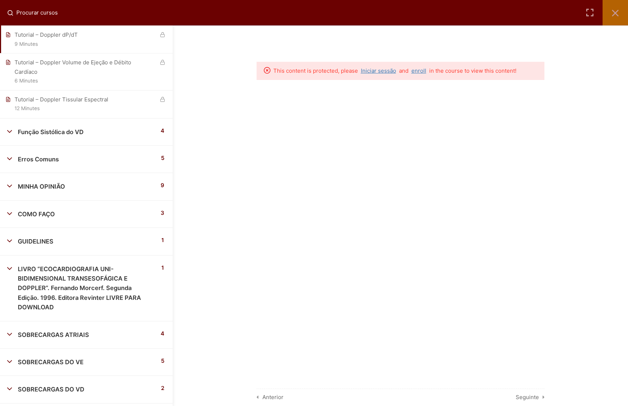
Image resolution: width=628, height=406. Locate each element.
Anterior (272, 397)
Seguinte (527, 397)
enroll (418, 70)
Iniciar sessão (378, 70)
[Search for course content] (13, 12)
